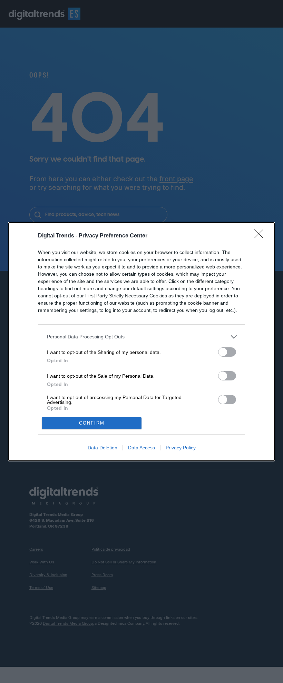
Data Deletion (102, 447)
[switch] (227, 352)
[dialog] (141, 342)
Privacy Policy (181, 447)
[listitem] (141, 336)
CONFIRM (92, 423)
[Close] (260, 236)
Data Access (141, 447)
